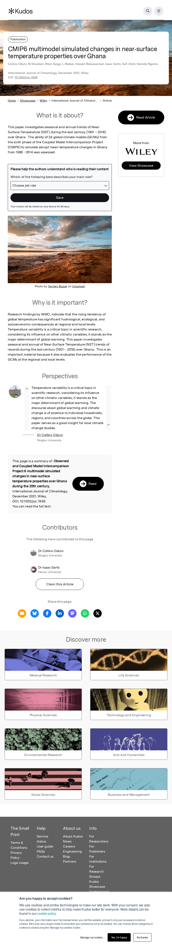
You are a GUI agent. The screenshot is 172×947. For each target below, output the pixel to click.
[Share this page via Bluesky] (34, 613)
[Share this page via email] (22, 613)
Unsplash (78, 286)
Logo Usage (19, 863)
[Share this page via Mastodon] (72, 613)
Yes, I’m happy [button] (119, 937)
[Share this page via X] (97, 613)
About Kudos (73, 836)
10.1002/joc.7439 (26, 77)
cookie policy (46, 913)
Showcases (27, 100)
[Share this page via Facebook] (47, 613)
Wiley (43, 100)
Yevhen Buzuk (57, 286)
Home (12, 100)
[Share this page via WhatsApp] (85, 613)
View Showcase (141, 166)
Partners (69, 861)
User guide (45, 846)
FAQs (41, 851)
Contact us (45, 856)
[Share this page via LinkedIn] (60, 613)
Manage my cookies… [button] (92, 937)
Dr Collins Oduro (50, 435)
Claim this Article (59, 584)
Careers (69, 846)
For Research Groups (96, 871)
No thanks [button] (142, 937)
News (67, 841)
